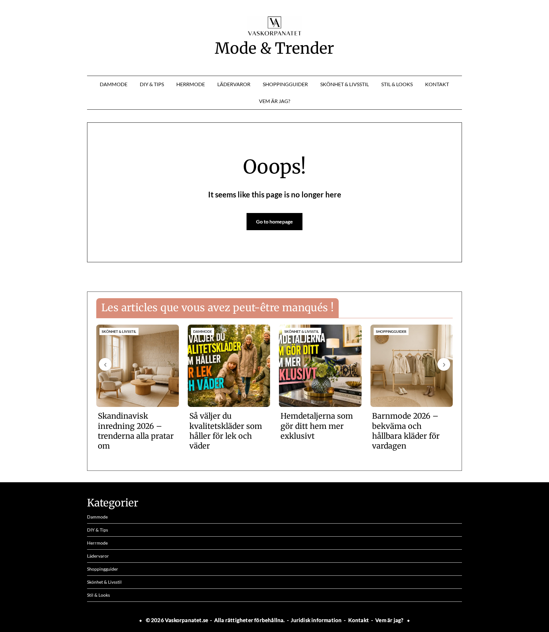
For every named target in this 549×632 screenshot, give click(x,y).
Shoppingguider (285, 84)
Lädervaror (233, 84)
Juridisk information (316, 620)
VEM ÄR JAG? (274, 101)
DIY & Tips (152, 84)
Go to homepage (274, 221)
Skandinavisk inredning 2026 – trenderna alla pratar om (136, 431)
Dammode (113, 84)
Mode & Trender (274, 48)
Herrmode (190, 84)
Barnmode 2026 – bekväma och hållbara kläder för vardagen (406, 431)
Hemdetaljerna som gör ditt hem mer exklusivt (317, 426)
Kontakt (437, 84)
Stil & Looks (397, 84)
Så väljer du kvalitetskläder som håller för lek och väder (225, 431)
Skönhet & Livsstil (344, 84)
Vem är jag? (389, 620)
